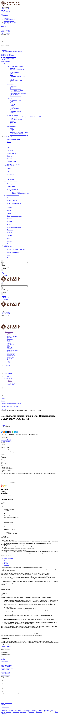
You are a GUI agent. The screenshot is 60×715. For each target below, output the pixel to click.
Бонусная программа (9, 19)
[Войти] (1, 318)
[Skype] (15, 432)
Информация (4, 661)
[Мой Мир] (6, 432)
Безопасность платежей (10, 22)
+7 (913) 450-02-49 (5, 30)
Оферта (3, 704)
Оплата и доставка (9, 21)
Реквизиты (7, 18)
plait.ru (11, 558)
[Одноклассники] (4, 432)
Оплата (6, 563)
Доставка (6, 565)
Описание (6, 560)
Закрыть (13, 482)
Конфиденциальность (6, 703)
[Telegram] (17, 432)
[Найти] (2, 270)
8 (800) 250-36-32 (5, 33)
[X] (8, 432)
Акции (2, 658)
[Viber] (10, 432)
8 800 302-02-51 (5, 558)
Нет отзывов (4, 425)
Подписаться (4, 652)
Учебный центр (8, 23)
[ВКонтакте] (1, 432)
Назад (9, 333)
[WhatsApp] (12, 432)
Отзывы (6, 562)
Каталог (3, 657)
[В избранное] (1, 428)
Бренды (3, 659)
